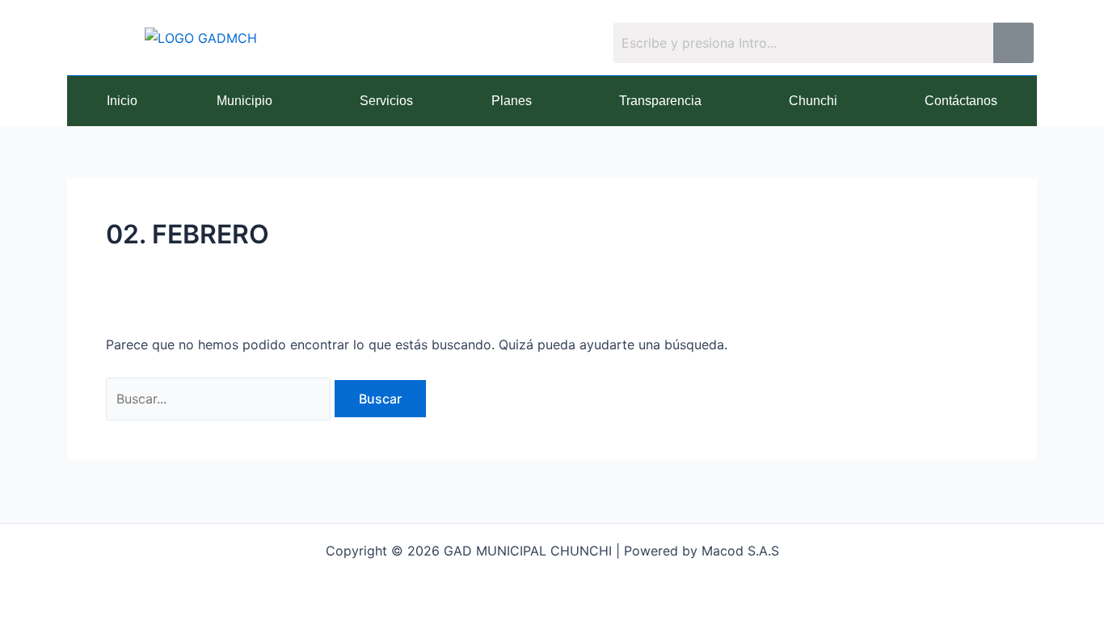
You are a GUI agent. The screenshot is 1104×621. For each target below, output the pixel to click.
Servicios (386, 101)
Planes (511, 101)
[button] (248, 101)
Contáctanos (961, 101)
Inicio (122, 101)
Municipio (244, 101)
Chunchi (813, 101)
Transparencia (660, 101)
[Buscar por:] (220, 399)
